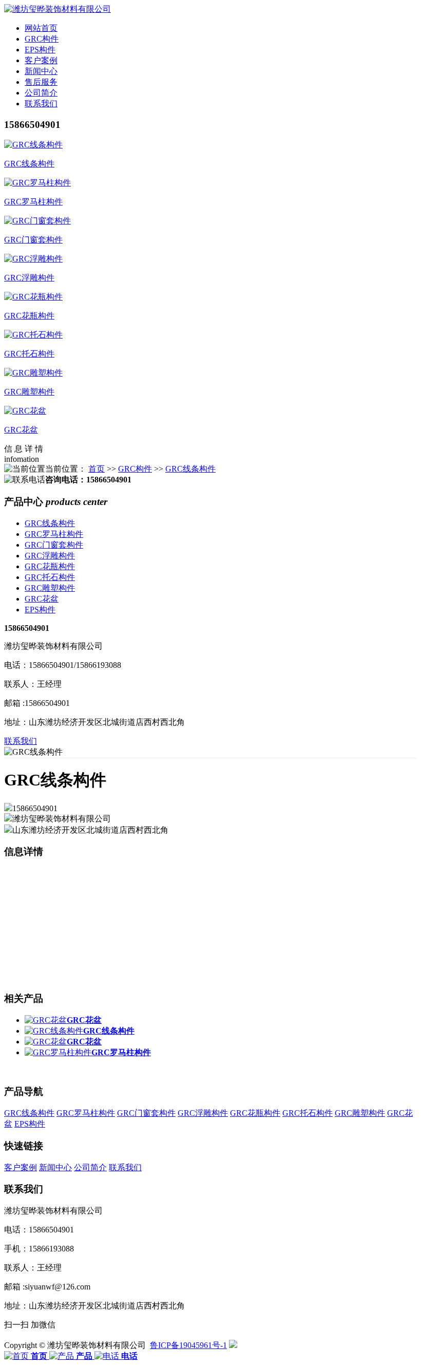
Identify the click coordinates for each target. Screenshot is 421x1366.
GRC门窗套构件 (54, 544)
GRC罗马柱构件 (54, 534)
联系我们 (20, 741)
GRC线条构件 (190, 468)
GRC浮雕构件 (50, 555)
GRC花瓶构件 (50, 566)
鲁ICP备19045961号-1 (188, 1345)
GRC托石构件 (50, 577)
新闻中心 (55, 1167)
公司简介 (90, 1167)
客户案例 (20, 1167)
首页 (96, 468)
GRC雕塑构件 (50, 588)
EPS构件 (40, 609)
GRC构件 (135, 468)
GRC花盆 (42, 598)
